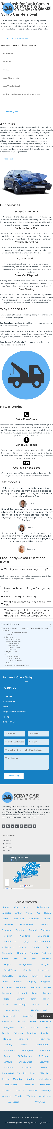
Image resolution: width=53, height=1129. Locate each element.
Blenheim (34, 918)
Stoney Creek (25, 1062)
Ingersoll (46, 976)
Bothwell (8, 924)
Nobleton (45, 1016)
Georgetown (25, 964)
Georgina (44, 964)
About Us (9, 635)
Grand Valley (10, 970)
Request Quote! (11, 112)
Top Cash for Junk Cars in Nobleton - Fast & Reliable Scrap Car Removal (25, 629)
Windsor (30, 1096)
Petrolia (5, 1033)
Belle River (18, 918)
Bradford (45, 924)
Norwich (21, 1022)
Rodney (8, 1044)
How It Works (10, 654)
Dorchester (7, 953)
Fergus (7, 964)
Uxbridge (17, 1079)
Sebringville (27, 1050)
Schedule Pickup (14, 658)
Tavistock (44, 1067)
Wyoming (40, 1102)
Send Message (14, 776)
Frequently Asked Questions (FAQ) (17, 665)
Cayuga (25, 941)
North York (7, 1022)
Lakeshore (35, 987)
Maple (6, 999)
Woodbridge (45, 1096)
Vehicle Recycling (14, 643)
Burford (33, 930)
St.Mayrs (8, 1062)
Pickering (18, 1033)
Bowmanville (26, 924)
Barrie (5, 918)
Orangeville (8, 1027)
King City (31, 981)
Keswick (18, 981)
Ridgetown (44, 1039)
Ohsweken (45, 1022)
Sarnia (24, 1044)
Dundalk (21, 953)
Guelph (27, 970)
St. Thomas (44, 1056)
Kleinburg (21, 987)
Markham (19, 999)
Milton (6, 1004)
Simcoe (7, 1056)
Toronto (5, 1079)
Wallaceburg (45, 1079)
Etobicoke (46, 959)
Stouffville (44, 1062)
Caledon (8, 936)
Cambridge (43, 936)
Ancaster (6, 913)
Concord (23, 947)
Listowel (35, 993)
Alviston (27, 907)
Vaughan (30, 1079)
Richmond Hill (25, 1039)
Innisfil (6, 981)
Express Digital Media (40, 1123)
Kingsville (46, 981)
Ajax (16, 907)
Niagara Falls (28, 1016)
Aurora (29, 913)
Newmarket (9, 1016)
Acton (6, 907)
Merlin (33, 999)
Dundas (34, 953)
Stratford (8, 1067)
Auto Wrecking (13, 645)
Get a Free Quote (14, 656)
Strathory (26, 1067)
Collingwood (8, 947)
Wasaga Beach (10, 1085)
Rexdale (7, 1039)
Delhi (48, 947)
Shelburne (44, 1050)
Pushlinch (46, 1033)
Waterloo (6, 1090)
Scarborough (42, 1044)
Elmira (5, 959)
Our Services (10, 637)
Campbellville (9, 941)
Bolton (47, 918)
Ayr (38, 913)
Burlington (45, 930)
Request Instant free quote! (20, 632)
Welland (33, 1090)
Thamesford (8, 1073)
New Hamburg (13, 1010)
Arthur (18, 913)
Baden (47, 913)
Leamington (8, 993)
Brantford (20, 930)
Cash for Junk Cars (14, 641)
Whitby (19, 1096)
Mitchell (35, 1004)
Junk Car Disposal (14, 647)
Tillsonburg (45, 1073)
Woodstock (13, 1102)
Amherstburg (43, 907)
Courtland (36, 947)
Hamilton (22, 976)
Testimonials (10, 663)
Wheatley (6, 1096)
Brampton (7, 930)
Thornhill (21, 1073)
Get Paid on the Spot (15, 660)
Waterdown (29, 1085)
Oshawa (35, 1027)
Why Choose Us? (11, 652)
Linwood (22, 993)
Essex (33, 959)
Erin (24, 959)
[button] (48, 8)
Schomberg (9, 1050)
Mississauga (20, 1004)
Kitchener (7, 987)
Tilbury (33, 1073)
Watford (20, 1090)
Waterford (45, 1085)
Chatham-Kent (42, 941)
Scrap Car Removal (14, 639)
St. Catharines (25, 1056)
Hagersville (43, 970)
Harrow (34, 976)
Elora (15, 959)
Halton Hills (7, 976)
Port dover (32, 1033)
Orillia (23, 1027)
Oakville (32, 1022)
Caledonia (25, 936)
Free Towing (13, 649)
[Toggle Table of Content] (47, 625)
